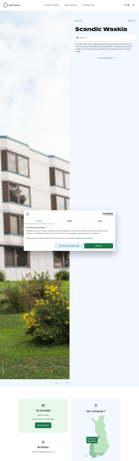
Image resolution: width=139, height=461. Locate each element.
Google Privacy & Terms (83, 238)
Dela (130, 21)
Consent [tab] (39, 221)
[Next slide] (67, 383)
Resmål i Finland (51, 5)
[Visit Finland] (11, 5)
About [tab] (100, 221)
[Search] (134, 5)
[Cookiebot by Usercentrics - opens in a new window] (104, 214)
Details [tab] (69, 221)
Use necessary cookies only (69, 246)
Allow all (99, 246)
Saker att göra (70, 5)
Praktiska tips (89, 5)
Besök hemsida (43, 425)
